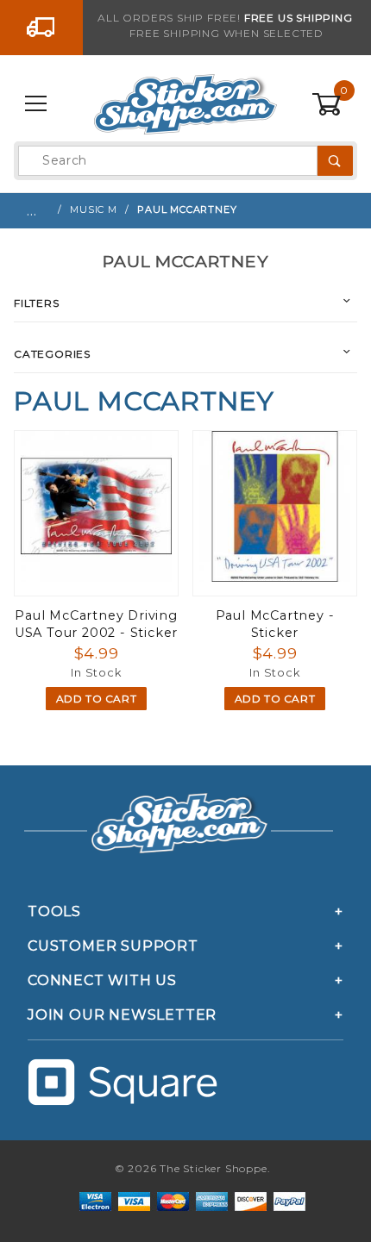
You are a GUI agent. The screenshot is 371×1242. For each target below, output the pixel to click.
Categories (52, 353)
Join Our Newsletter (122, 1015)
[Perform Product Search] (335, 161)
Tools (54, 911)
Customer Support (113, 946)
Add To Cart (96, 698)
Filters (37, 302)
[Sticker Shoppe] (185, 103)
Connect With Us (102, 980)
